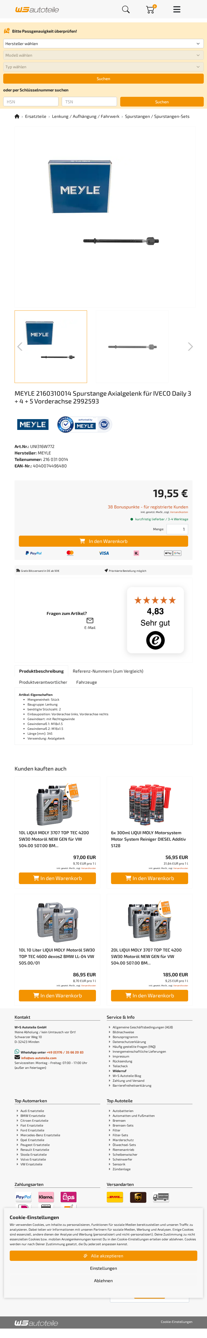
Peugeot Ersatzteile (35, 1145)
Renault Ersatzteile (34, 1149)
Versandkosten (179, 512)
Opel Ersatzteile (32, 1140)
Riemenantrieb (123, 1149)
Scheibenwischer (125, 1154)
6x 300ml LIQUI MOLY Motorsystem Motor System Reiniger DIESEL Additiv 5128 (148, 839)
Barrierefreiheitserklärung (132, 1085)
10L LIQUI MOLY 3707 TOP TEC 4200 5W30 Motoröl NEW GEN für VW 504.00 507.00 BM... (54, 839)
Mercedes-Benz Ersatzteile (40, 1135)
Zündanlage (121, 1169)
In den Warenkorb (108, 541)
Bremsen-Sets (123, 1125)
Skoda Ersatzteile (33, 1154)
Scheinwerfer (122, 1159)
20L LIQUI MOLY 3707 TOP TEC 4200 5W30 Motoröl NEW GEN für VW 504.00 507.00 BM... (146, 956)
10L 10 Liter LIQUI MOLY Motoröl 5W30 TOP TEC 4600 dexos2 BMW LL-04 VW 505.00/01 (57, 956)
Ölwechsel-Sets (124, 1145)
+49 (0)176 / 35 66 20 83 (65, 1052)
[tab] (41, 671)
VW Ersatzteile (31, 1164)
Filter (116, 1130)
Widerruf (119, 1071)
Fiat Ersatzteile (31, 1125)
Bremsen (119, 1120)
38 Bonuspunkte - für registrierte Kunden (148, 506)
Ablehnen (103, 1280)
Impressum (121, 1056)
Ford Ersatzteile (32, 1130)
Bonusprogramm (125, 1037)
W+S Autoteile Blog (127, 1075)
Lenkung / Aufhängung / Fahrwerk (85, 116)
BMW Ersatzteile (32, 1115)
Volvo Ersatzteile (33, 1159)
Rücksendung (122, 1061)
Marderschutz (123, 1140)
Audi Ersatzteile (32, 1111)
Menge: (158, 529)
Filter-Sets (120, 1135)
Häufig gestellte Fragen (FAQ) (134, 1046)
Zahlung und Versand (128, 1080)
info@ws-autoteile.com (39, 1058)
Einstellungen (103, 1268)
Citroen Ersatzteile (34, 1120)
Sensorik (119, 1164)
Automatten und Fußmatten (134, 1115)
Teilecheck (120, 1066)
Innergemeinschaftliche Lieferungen (139, 1051)
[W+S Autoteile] (37, 9)
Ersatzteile (35, 116)
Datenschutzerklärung (129, 1041)
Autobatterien (123, 1111)
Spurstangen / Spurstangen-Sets (157, 116)
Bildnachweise (123, 1032)
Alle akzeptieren (106, 1255)
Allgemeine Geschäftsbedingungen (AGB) (143, 1027)
